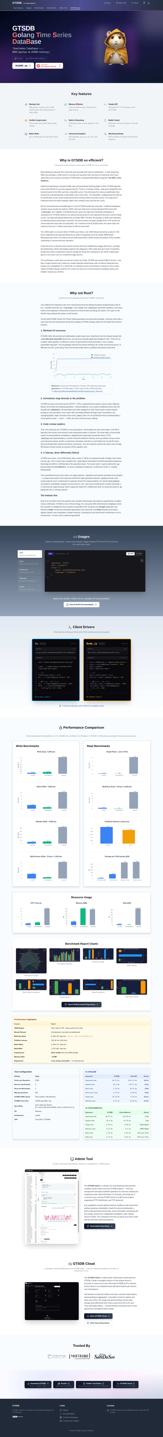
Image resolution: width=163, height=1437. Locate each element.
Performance (39, 8)
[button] (31, 960)
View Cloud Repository (99, 1323)
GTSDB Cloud (75, 8)
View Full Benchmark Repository (81, 1004)
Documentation (69, 1414)
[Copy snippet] (142, 560)
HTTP (132, 554)
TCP (139, 554)
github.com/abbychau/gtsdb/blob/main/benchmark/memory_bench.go (78, 391)
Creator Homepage (70, 1417)
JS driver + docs (94, 697)
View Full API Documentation (81, 605)
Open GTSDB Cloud (98, 1316)
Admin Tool (122, 3)
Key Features (18, 8)
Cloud (136, 3)
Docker (20, 58)
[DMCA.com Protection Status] (34, 1417)
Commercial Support (71, 1421)
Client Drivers (51, 8)
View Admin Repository (100, 1226)
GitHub (65, 1410)
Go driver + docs (43, 697)
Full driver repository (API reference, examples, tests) (83, 706)
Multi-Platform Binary (36, 58)
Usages (28, 8)
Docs (109, 3)
